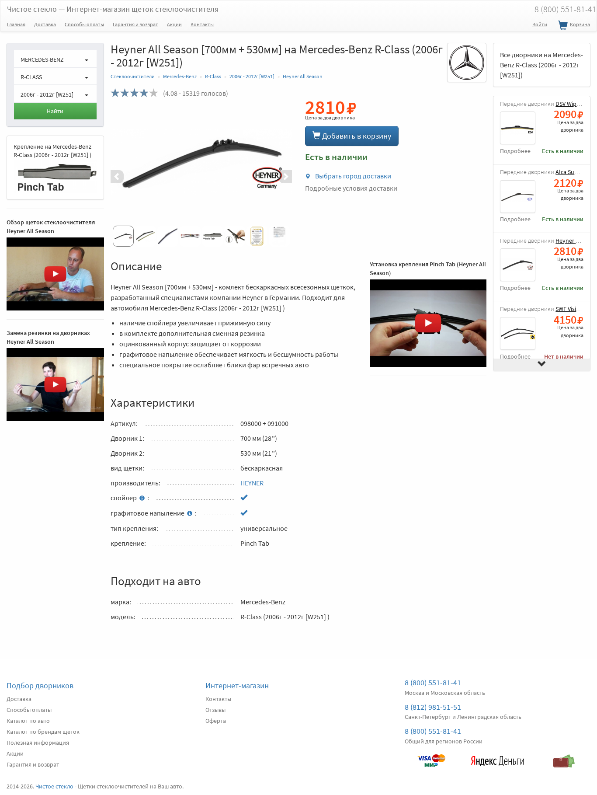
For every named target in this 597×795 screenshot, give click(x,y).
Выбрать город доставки (352, 175)
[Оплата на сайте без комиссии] (431, 756)
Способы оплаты (84, 24)
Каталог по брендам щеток (43, 732)
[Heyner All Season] (201, 162)
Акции (174, 24)
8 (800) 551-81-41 (433, 682)
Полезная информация (38, 742)
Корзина (580, 24)
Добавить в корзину (355, 136)
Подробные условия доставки (351, 188)
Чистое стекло (113, 9)
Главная (16, 24)
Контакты (202, 24)
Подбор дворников (40, 685)
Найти (55, 111)
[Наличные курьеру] (564, 756)
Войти (539, 24)
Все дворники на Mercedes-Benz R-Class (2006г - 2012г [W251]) (541, 64)
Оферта (215, 721)
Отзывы (215, 710)
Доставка (45, 24)
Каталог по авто (28, 721)
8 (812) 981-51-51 (433, 707)
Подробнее (515, 151)
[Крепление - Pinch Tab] (55, 176)
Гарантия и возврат (135, 24)
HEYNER (252, 482)
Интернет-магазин (237, 685)
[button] (124, 176)
